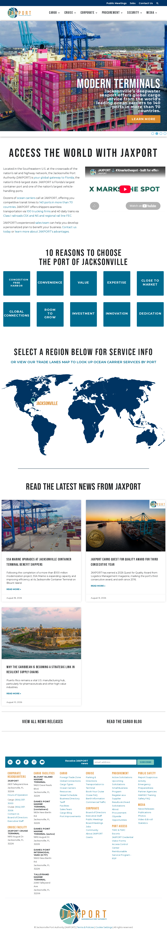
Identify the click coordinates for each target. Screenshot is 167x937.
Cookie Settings (103, 927)
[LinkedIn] (10, 762)
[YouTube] (42, 762)
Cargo (53, 12)
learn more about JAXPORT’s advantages (42, 231)
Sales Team (66, 809)
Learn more (144, 119)
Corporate (87, 12)
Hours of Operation (18, 795)
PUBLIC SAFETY (147, 773)
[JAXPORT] (83, 913)
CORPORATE (92, 808)
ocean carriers (26, 198)
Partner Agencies (147, 791)
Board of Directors (17, 817)
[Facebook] (26, 762)
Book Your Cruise (95, 791)
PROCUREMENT (120, 773)
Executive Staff (15, 821)
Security (133, 12)
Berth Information (95, 798)
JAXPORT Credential (122, 837)
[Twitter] (18, 762)
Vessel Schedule (68, 795)
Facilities (64, 806)
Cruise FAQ (92, 795)
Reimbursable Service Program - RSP (121, 855)
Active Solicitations (122, 777)
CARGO (64, 773)
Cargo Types (66, 784)
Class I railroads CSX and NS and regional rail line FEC (37, 215)
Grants (89, 837)
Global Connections (70, 781)
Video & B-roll (145, 819)
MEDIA (141, 804)
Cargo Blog (66, 813)
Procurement (111, 12)
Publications (144, 812)
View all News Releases (42, 721)
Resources (65, 791)
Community (92, 830)
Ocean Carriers (68, 788)
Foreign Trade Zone (70, 777)
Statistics (143, 823)
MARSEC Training (147, 795)
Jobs (133, 3)
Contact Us (146, 3)
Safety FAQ (144, 798)
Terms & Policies (85, 927)
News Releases (146, 809)
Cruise (68, 12)
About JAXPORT (94, 833)
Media (150, 12)
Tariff (62, 802)
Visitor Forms (119, 841)
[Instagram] (34, 762)
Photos (142, 816)
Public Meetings (116, 3)
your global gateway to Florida (54, 177)
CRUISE (90, 773)
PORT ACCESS (119, 826)
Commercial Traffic (96, 802)
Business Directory (70, 798)
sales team (42, 222)
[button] (157, 4)
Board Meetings (94, 823)
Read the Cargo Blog (124, 721)
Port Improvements (70, 816)
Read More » (14, 589)
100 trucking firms (39, 211)
